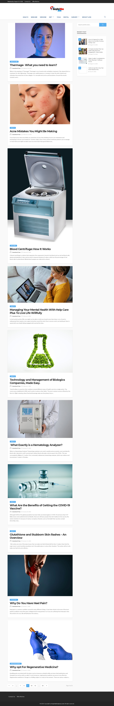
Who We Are (35, 1)
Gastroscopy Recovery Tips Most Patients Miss (95, 68)
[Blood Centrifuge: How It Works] (40, 195)
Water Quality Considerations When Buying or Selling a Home (96, 60)
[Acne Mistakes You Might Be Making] (40, 104)
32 (42, 685)
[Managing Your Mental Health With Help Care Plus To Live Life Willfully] (40, 284)
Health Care (14, 61)
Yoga (59, 17)
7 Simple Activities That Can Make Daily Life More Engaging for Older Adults (95, 50)
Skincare (34, 17)
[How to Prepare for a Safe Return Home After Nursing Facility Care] (83, 42)
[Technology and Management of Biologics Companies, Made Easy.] (40, 351)
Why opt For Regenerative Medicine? (34, 667)
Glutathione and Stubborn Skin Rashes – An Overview (38, 536)
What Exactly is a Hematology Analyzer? (36, 445)
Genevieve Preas (16, 68)
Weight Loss (86, 17)
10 (31, 685)
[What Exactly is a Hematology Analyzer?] (40, 419)
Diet (50, 17)
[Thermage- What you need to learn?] (40, 40)
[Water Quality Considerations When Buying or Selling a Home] (83, 61)
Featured (13, 245)
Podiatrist (14, 599)
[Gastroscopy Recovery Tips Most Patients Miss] (83, 70)
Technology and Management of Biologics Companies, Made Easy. (37, 381)
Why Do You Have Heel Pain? (28, 603)
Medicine (43, 17)
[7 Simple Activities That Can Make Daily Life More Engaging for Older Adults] (83, 51)
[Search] (104, 17)
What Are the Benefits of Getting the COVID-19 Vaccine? (40, 507)
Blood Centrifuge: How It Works (30, 249)
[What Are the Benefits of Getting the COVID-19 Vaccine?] (40, 481)
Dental (66, 17)
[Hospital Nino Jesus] (57, 9)
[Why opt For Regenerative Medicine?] (40, 640)
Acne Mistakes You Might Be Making (33, 131)
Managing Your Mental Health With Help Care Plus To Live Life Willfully (39, 311)
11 (35, 685)
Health (25, 17)
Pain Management (15, 663)
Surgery (74, 17)
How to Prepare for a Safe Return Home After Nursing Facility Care (95, 41)
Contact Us (27, 1)
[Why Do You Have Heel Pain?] (40, 575)
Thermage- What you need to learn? (33, 65)
